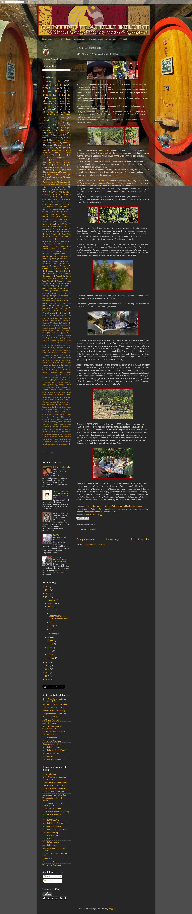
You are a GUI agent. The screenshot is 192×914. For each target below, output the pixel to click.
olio (64, 155)
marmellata (48, 409)
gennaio (51, 658)
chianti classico (51, 387)
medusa (57, 409)
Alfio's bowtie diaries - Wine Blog (55, 812)
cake (54, 382)
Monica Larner (47, 276)
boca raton (60, 380)
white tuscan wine (64, 239)
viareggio (67, 172)
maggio (50, 644)
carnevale (52, 385)
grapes (139, 506)
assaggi (46, 104)
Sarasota (55, 365)
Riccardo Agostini (65, 357)
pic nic (68, 202)
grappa (62, 399)
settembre (51, 634)
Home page (47, 39)
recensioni (46, 125)
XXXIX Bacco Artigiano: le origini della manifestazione (61, 559)
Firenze (62, 101)
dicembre (51, 600)
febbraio (51, 654)
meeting (50, 106)
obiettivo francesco (49, 303)
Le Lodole (64, 244)
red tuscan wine (118, 509)
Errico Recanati (62, 328)
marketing (67, 407)
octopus (68, 412)
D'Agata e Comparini (61, 325)
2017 (47, 593)
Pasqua (45, 197)
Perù (44, 227)
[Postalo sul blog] (80, 518)
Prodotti (59, 39)
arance (62, 372)
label (64, 187)
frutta (63, 397)
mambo (60, 120)
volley (65, 266)
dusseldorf (64, 293)
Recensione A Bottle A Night (53, 731)
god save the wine (50, 298)
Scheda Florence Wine (51, 747)
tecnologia (54, 436)
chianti (120, 506)
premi (49, 133)
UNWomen (57, 367)
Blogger (112, 909)
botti (46, 291)
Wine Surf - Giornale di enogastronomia (51, 727)
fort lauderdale (54, 397)
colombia (54, 293)
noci (61, 412)
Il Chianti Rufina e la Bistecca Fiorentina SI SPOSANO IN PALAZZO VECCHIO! (61, 471)
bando (65, 251)
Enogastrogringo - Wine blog (54, 714)
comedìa (67, 143)
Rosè (56, 362)
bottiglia (62, 148)
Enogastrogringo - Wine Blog (54, 795)
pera (46, 419)
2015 (47, 662)
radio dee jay (61, 419)
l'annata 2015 (103, 150)
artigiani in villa (55, 288)
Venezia (44, 370)
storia (68, 150)
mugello (45, 217)
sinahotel (65, 236)
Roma (64, 249)
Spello (62, 278)
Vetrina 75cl (47, 859)
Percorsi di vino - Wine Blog (53, 711)
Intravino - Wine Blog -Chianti (54, 782)
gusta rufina (47, 148)
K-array (44, 340)
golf (56, 399)
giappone (61, 157)
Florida (45, 157)
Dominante (61, 133)
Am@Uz (51, 112)
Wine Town (49, 192)
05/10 (52, 629)
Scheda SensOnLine (50, 753)
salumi (47, 427)
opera (56, 414)
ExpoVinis (63, 271)
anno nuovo (62, 229)
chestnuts (55, 291)
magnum (67, 232)
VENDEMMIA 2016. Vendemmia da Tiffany (59, 617)
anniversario (46, 229)
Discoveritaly (62, 207)
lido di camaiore (62, 404)
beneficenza (56, 209)
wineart (63, 128)
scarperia (65, 427)
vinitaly (63, 112)
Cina (48, 152)
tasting (49, 145)
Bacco (65, 318)
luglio (49, 637)
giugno (50, 641)
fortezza (45, 261)
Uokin (66, 367)
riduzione (53, 422)
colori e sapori (64, 109)
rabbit (52, 419)
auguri (44, 209)
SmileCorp (46, 251)
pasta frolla (67, 417)
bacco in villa (50, 182)
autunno (100, 506)
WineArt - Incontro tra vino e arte (102, 39)
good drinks (52, 162)
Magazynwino (49, 345)
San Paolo (53, 278)
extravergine (53, 296)
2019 (57, 315)
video (44, 315)
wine (114, 512)
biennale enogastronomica (53, 254)
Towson (47, 367)
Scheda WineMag (49, 756)
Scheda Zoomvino (49, 735)
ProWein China (48, 249)
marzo (50, 651)
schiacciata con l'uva (61, 429)
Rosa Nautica (46, 362)
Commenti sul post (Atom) (95, 545)
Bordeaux (57, 190)
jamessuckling (50, 194)
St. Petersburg (66, 365)
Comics (57, 269)
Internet (58, 152)
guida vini (56, 402)
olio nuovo (48, 414)
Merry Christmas (57, 348)
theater (55, 266)
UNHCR (48, 283)
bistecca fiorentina (60, 256)
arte (61, 106)
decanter (64, 182)
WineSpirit (64, 286)
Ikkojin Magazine (63, 338)
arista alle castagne (52, 375)
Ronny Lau (64, 360)
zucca (44, 446)
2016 (47, 597)
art (69, 106)
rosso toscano (132, 509)
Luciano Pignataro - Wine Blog (55, 789)
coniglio (53, 389)
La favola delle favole (56, 340)
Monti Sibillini (63, 350)
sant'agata (46, 311)
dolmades (62, 392)
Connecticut (46, 325)
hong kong (64, 214)
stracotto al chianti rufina (50, 434)
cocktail (45, 293)
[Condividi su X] (82, 518)
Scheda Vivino (48, 839)
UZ (66, 197)
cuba (66, 212)
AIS (48, 165)
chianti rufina (129, 506)
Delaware (67, 269)
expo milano (60, 394)
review (56, 236)
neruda (66, 409)
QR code (53, 357)
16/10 (52, 613)
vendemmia (89, 512)
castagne (61, 385)
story (68, 170)
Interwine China (48, 224)
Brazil (54, 222)
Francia (48, 241)
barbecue (67, 288)
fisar (46, 397)
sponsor (67, 162)
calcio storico (63, 382)
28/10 (52, 610)
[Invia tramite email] (77, 518)
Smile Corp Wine (49, 723)
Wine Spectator (56, 370)
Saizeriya (67, 190)
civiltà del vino (50, 115)
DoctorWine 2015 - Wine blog (54, 704)
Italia (61, 117)
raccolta (108, 509)
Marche (44, 348)
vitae (51, 315)
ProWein (56, 197)
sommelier (57, 140)
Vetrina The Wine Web (51, 741)
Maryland (45, 246)
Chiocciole (65, 320)
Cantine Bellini (111, 506)
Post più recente (85, 539)
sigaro (56, 311)
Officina (64, 352)
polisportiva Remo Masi (62, 234)
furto (69, 397)
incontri (50, 101)
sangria (55, 427)
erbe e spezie (49, 187)
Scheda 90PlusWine (50, 820)
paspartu (58, 417)
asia (57, 192)
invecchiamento (83, 509)
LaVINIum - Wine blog (51, 720)
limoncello (46, 264)
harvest (54, 214)
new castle (45, 412)
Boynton (45, 320)
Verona (45, 177)
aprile (50, 648)
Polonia (44, 357)
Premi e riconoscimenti (75, 39)
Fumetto (47, 335)
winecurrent (67, 441)
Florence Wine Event (49, 274)
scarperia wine (47, 429)
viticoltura (99, 512)
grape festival (66, 199)
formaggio (56, 232)
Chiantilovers (47, 130)
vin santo (48, 204)
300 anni (67, 204)
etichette (46, 167)
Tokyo (65, 227)
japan (44, 150)
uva (59, 194)
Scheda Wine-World (50, 842)
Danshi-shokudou (48, 328)
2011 (47, 676)
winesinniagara (50, 444)
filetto (69, 394)
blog (53, 380)
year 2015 (105, 180)
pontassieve (47, 170)
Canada (64, 222)
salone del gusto (65, 424)
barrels (65, 377)
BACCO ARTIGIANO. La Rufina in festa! (59, 537)
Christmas (45, 323)
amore (44, 288)
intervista (51, 404)
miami (66, 301)
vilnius (56, 439)
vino (45, 88)
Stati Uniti (57, 135)
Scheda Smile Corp (50, 833)
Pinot (66, 355)
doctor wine (53, 392)
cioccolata (46, 199)
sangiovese (143, 509)
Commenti (50, 881)
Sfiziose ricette (64, 130)
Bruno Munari (54, 320)
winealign (57, 441)
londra (52, 407)
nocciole (54, 412)
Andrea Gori (62, 219)
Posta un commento (88, 529)
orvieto (62, 414)
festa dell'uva (66, 192)
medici (47, 234)
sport (68, 177)
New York (64, 246)
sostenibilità (56, 217)
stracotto (65, 431)
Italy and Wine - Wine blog (53, 707)
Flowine (58, 333)
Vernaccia (59, 283)
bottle (68, 160)
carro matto (57, 177)
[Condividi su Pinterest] (87, 518)
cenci (69, 385)
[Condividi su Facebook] (85, 518)
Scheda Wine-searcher (51, 760)
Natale (65, 194)
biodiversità (46, 380)
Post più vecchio (140, 539)
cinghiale (64, 387)
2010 (47, 679)
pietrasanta (56, 306)
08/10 (52, 623)
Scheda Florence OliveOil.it (53, 823)
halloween (55, 261)
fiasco (55, 199)
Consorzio (55, 138)
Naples (44, 352)
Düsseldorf (50, 271)
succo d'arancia (65, 434)
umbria (52, 313)
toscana (80, 512)
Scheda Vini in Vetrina (51, 836)
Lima (66, 224)
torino (62, 436)
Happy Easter (59, 241)
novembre (51, 603)
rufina (53, 98)
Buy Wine (57, 160)
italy (63, 123)
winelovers (49, 219)
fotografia (64, 296)
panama (45, 306)
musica (45, 160)
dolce (54, 259)
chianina (65, 291)
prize (59, 170)
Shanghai (54, 227)
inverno (65, 261)
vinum (63, 439)
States (45, 135)
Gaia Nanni (58, 335)
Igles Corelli (51, 338)
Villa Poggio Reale (52, 180)
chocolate (45, 232)
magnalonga (57, 202)
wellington (48, 441)
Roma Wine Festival (51, 360)
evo (43, 296)
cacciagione (56, 212)
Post (48, 876)
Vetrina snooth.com (50, 862)
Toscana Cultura (49, 774)
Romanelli (61, 165)
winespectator (63, 444)
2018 (47, 590)
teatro (44, 239)
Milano (55, 246)
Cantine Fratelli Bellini (49, 453)
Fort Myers (67, 333)
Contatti (123, 39)
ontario (64, 303)
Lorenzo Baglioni (65, 343)
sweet (46, 436)
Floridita (50, 333)
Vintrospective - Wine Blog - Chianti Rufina (53, 804)
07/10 (52, 626)
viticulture (108, 512)
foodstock (63, 259)
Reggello (59, 276)
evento (66, 94)
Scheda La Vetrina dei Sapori (54, 750)
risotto (60, 422)
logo (54, 264)
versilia (52, 239)
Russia (63, 362)
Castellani (49, 207)
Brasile (44, 222)
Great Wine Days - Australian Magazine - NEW (54, 700)
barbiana (45, 377)
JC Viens (54, 244)
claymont (45, 389)
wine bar (58, 204)
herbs (65, 298)
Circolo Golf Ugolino (60, 323)
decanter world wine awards (54, 185)
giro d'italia (48, 399)
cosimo (45, 259)
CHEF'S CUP (47, 269)
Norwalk (54, 352)
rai (70, 419)
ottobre (50, 607)
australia (65, 375)
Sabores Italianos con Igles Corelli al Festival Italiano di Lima (60, 494)
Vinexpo (67, 180)
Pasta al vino (57, 355)
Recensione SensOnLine (52, 744)
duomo (51, 394)
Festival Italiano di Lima (50, 330)
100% (54, 143)
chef (56, 155)
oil (65, 167)
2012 (47, 673)
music (57, 167)
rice (46, 422)
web (69, 439)
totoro (50, 439)
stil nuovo (54, 431)
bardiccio (55, 377)
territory (62, 125)
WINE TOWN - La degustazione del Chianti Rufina (60, 515)
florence (45, 214)
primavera (46, 308)
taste (49, 109)
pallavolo (62, 264)
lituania (44, 407)
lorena (59, 407)
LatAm (59, 224)
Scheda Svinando (49, 738)
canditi (44, 385)
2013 (47, 669)
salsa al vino (61, 308)
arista (69, 372)
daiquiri (61, 389)
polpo (66, 306)
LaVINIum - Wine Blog (51, 809)
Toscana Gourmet (64, 281)
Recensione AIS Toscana (52, 717)
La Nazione (64, 274)
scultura (45, 431)
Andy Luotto (55, 318)
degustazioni (47, 128)
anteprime (54, 372)
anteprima (92, 506)
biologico (45, 256)
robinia (55, 424)
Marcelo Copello (62, 345)
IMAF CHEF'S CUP (57, 175)
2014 (47, 666)
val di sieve (63, 313)
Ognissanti (45, 355)
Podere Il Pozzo (97, 509)
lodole (59, 301)
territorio (46, 120)
